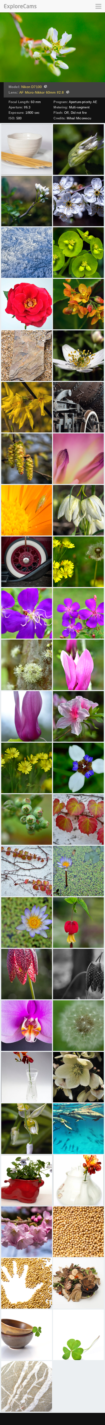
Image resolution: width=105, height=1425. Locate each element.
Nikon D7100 (31, 87)
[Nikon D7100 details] (45, 87)
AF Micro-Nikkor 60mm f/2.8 (41, 92)
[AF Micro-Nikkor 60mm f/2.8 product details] (67, 92)
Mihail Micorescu (79, 118)
